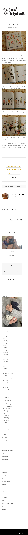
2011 (4, 411)
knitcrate (4, 472)
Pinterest (5, 273)
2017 (4, 357)
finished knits (5, 459)
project (4, 487)
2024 (4, 340)
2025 (4, 338)
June (6, 385)
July (6, 382)
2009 (4, 415)
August (7, 380)
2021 (4, 347)
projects (4, 491)
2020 (4, 350)
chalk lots (4, 437)
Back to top (22, 533)
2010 (4, 413)
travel (3, 506)
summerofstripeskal (7, 503)
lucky (6, 394)
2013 (4, 366)
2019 (4, 352)
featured (4, 453)
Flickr (11, 273)
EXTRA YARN (6, 55)
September (8, 378)
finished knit (5, 456)
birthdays (4, 434)
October (7, 375)
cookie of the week (7, 441)
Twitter (11, 267)
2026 (4, 336)
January (7, 408)
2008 (4, 418)
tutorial (4, 509)
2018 (4, 354)
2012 (4, 368)
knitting (4, 475)
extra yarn (7, 397)
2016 (4, 359)
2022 (4, 345)
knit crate (4, 469)
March (7, 392)
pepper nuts (8, 400)
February (7, 406)
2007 (4, 420)
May (6, 387)
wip (3, 513)
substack (4, 500)
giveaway (4, 462)
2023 (4, 343)
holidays (4, 466)
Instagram (18, 267)
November (8, 373)
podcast (4, 484)
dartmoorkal (5, 444)
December (8, 371)
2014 (4, 364)
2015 (4, 361)
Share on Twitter (15, 169)
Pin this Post (15, 173)
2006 (4, 422)
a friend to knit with (18, 195)
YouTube (18, 273)
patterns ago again (10, 404)
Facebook (5, 267)
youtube (4, 516)
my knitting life (6, 481)
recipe (3, 494)
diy (2, 447)
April (6, 389)
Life (3, 478)
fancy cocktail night (7, 450)
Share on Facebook (14, 166)
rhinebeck (4, 497)
